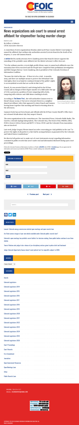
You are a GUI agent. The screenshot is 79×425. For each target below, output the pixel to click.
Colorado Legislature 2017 (11, 300)
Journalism (7, 358)
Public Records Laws (10, 376)
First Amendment (9, 354)
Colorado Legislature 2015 (12, 291)
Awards (6, 278)
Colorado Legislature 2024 (12, 331)
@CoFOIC (41, 147)
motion (7, 58)
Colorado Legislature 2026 (12, 340)
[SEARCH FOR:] (39, 204)
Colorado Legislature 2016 (12, 296)
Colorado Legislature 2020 (12, 313)
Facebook (54, 147)
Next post (46, 194)
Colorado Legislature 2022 (12, 322)
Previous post (34, 194)
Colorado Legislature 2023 (12, 327)
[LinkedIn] (14, 214)
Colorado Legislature (10, 282)
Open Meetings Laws (10, 367)
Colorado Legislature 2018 (12, 305)
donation (53, 149)
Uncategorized (8, 27)
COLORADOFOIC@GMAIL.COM (20, 392)
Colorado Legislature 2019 (12, 309)
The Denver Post (19, 98)
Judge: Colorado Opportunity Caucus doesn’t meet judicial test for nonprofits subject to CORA (32, 250)
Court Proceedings (9, 345)
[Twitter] (10, 214)
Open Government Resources (12, 363)
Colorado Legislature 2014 (12, 287)
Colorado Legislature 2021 (12, 318)
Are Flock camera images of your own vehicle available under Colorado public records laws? (31, 233)
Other (5, 372)
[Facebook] (6, 214)
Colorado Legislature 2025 (12, 336)
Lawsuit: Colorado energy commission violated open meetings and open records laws (29, 229)
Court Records (8, 349)
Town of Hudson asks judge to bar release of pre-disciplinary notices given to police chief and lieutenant (35, 245)
